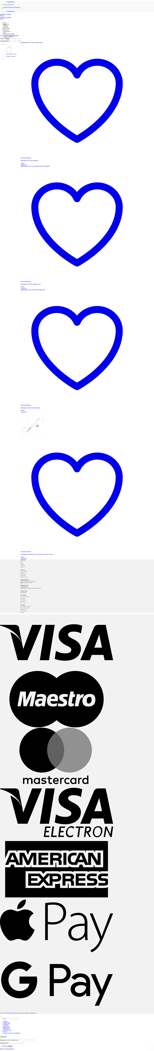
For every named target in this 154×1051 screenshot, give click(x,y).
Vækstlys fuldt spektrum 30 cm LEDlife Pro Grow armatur (37, 554)
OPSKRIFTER (7, 1030)
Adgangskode (4, 1043)
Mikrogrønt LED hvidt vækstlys (29, 160)
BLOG (4, 33)
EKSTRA (6, 1026)
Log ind (10, 1046)
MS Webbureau (32, 1013)
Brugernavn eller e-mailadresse (9, 1040)
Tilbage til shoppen (8, 36)
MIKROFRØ (6, 1027)
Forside (2, 35)
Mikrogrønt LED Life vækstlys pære (31, 284)
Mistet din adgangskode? (7, 1049)
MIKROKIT (6, 1028)
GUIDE (5, 22)
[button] (11, 7)
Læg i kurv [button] (24, 164)
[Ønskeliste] (21, 44)
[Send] (3, 1020)
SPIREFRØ (6, 24)
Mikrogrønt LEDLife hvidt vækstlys (30, 408)
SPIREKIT (6, 1024)
